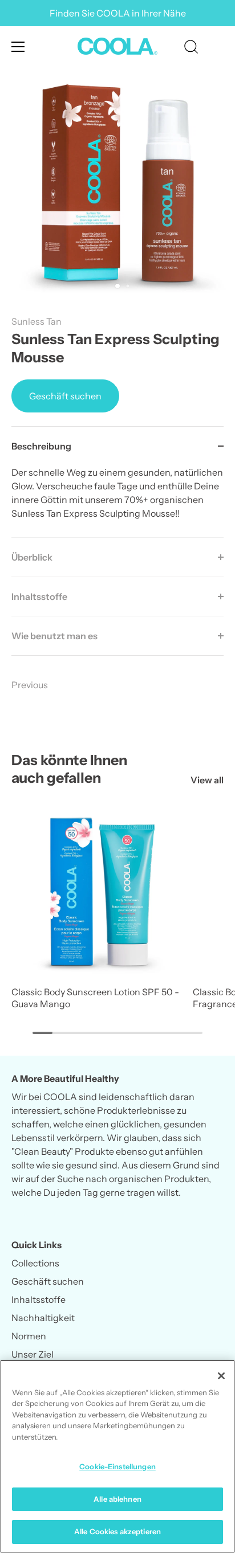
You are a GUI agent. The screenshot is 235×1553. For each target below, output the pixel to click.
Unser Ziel (32, 1354)
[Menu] (18, 46)
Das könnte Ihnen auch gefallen (69, 768)
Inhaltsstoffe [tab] (39, 596)
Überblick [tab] (31, 557)
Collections (35, 1263)
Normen (28, 1336)
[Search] (191, 48)
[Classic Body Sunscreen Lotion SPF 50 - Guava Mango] (99, 891)
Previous (29, 684)
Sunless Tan (36, 321)
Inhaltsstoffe (38, 1299)
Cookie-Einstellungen (117, 1466)
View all (207, 780)
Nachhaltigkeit (43, 1317)
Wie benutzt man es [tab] (54, 635)
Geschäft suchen (65, 396)
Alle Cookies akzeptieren (117, 1531)
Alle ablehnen (117, 1498)
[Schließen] (221, 1375)
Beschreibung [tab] (41, 446)
